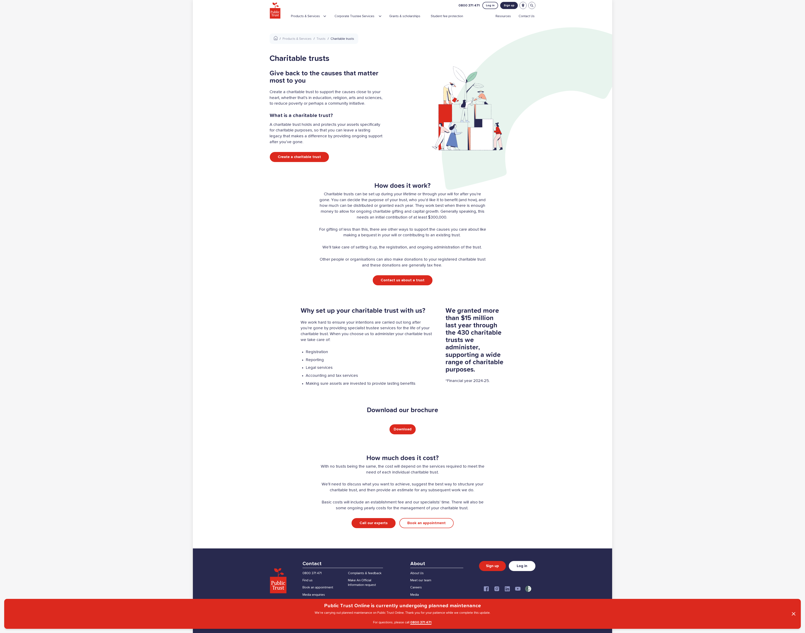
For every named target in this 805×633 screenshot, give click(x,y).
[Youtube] (518, 589)
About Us (417, 573)
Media (414, 594)
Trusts (321, 38)
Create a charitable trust (299, 157)
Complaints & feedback (365, 573)
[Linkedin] (507, 589)
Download (403, 429)
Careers (416, 587)
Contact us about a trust (403, 280)
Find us (308, 580)
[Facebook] (486, 589)
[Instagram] (497, 589)
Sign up (509, 5)
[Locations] (523, 5)
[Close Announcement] (793, 614)
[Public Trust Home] (275, 10)
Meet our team (420, 580)
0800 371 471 (469, 5)
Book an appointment (426, 523)
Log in (490, 5)
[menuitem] (311, 18)
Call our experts (374, 523)
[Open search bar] (531, 5)
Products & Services (297, 38)
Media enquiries (314, 594)
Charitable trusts (342, 38)
